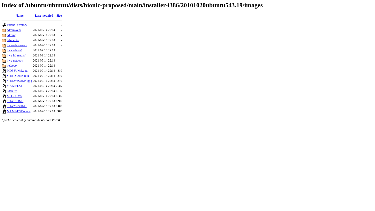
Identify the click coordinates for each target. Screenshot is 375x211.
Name (19, 15)
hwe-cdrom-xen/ (17, 45)
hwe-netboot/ (15, 60)
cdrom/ (11, 35)
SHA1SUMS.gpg (18, 75)
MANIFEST (15, 86)
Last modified (44, 15)
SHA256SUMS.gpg (19, 80)
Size (59, 15)
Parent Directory (17, 25)
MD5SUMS (14, 96)
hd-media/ (13, 40)
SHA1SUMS (15, 101)
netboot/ (12, 65)
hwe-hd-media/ (16, 55)
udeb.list (12, 91)
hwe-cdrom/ (14, 50)
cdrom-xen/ (14, 30)
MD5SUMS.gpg (17, 70)
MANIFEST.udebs (18, 111)
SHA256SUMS (17, 106)
